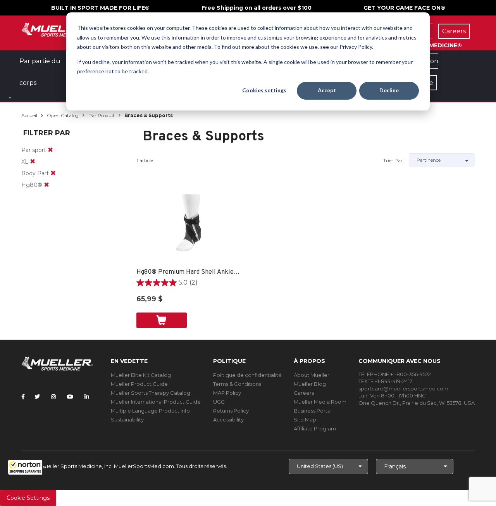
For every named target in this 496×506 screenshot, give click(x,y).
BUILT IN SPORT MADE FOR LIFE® (100, 7)
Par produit (101, 115)
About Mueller (311, 375)
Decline (389, 90)
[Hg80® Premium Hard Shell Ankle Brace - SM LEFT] (188, 229)
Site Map (305, 419)
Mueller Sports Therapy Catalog (150, 393)
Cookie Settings (28, 497)
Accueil (29, 115)
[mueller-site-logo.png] (57, 28)
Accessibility (228, 419)
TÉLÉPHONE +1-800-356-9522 (394, 374)
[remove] (50, 150)
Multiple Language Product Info (150, 411)
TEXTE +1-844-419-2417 (385, 381)
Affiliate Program (315, 428)
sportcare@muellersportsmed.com (403, 388)
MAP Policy (227, 393)
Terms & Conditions (237, 384)
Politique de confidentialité (247, 375)
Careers (304, 393)
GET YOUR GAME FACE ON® (404, 7)
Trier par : (394, 160)
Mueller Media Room (320, 402)
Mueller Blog (310, 384)
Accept (327, 90)
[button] (27, 467)
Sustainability (127, 419)
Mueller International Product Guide (156, 402)
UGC (219, 402)
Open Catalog (63, 115)
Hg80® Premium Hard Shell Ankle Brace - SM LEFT (188, 272)
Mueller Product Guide (139, 384)
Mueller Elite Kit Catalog (141, 375)
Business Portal (313, 411)
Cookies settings (264, 90)
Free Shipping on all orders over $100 (257, 7)
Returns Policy (231, 411)
